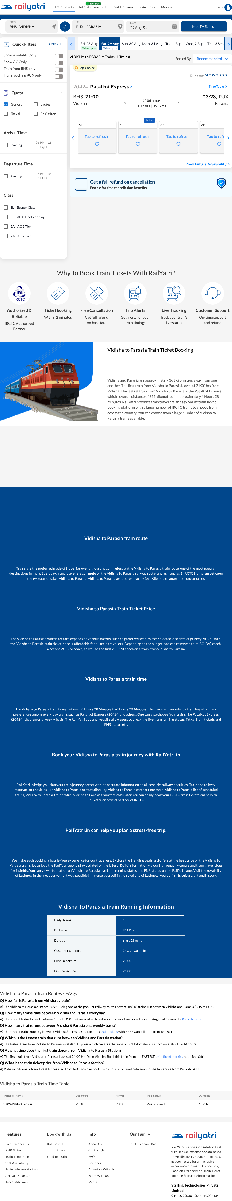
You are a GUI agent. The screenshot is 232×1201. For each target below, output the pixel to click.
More (165, 7)
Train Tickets (64, 7)
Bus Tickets (55, 1144)
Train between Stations (21, 1169)
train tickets (109, 1032)
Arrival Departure (18, 1175)
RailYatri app (191, 1019)
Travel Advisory (16, 1182)
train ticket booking (169, 1056)
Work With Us (98, 1175)
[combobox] (32, 26)
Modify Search (204, 26)
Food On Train (122, 7)
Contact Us (96, 1150)
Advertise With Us (101, 1169)
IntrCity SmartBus (92, 7)
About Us (95, 1144)
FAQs (92, 1156)
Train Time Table (17, 1156)
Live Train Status (17, 1144)
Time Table (216, 86)
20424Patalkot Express (17, 1104)
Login (219, 7)
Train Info (145, 7)
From (13, 21)
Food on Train (57, 1156)
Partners (94, 1163)
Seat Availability (16, 1163)
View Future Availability (206, 164)
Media (92, 1182)
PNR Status (13, 1150)
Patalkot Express (101, 87)
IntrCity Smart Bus (143, 1144)
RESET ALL (54, 44)
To (77, 21)
